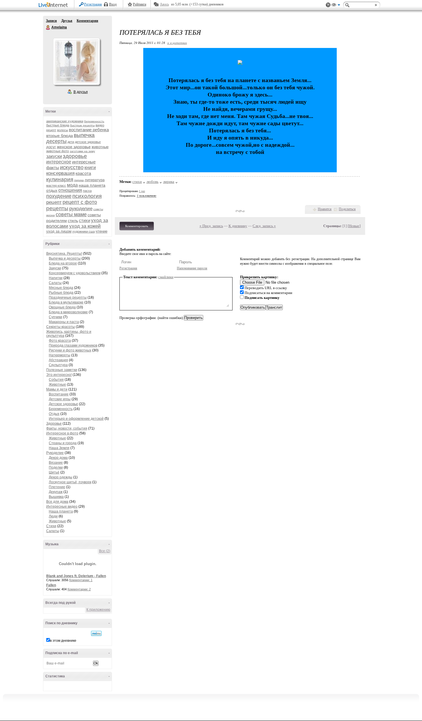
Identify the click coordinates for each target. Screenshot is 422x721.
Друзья (66, 21)
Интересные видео (62, 506)
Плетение (57, 487)
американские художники (64, 121)
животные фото (57, 151)
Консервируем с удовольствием (74, 273)
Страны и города (63, 443)
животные (100, 147)
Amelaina (48, 27)
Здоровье (54, 424)
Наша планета (61, 511)
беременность (94, 121)
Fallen (51, 585)
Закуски (55, 268)
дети (70, 142)
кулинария (59, 179)
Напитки (56, 278)
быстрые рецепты (82, 125)
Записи (51, 21)
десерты (56, 141)
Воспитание (59, 394)
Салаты (55, 283)
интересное (58, 161)
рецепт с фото (80, 202)
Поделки (56, 467)
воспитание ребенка (89, 129)
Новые (354, 226)
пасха (87, 190)
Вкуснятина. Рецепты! (64, 254)
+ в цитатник (177, 42)
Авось (164, 4)
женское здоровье (74, 146)
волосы (62, 130)
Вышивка (56, 497)
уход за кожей (85, 226)
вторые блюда (59, 135)
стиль (73, 220)
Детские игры (60, 399)
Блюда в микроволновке (68, 312)
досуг (51, 147)
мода (72, 185)
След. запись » (264, 226)
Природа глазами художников (73, 345)
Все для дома (57, 502)
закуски (54, 156)
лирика (79, 180)
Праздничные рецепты (68, 297)
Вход (113, 4)
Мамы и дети (56, 389)
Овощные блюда (62, 307)
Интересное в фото (62, 433)
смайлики (165, 277)
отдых (51, 190)
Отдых (54, 414)
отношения (70, 190)
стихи (84, 220)
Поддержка (328, 5)
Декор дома (58, 458)
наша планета (92, 185)
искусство (72, 167)
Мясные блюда (61, 288)
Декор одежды (60, 477)
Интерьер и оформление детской (76, 419)
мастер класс (56, 185)
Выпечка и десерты (65, 258)
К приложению (98, 610)
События (56, 380)
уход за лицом (58, 231)
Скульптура (58, 365)
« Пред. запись (211, 226)
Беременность (61, 409)
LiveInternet (54, 5)
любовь (152, 181)
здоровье (75, 156)
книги (90, 167)
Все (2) (104, 551)
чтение (101, 231)
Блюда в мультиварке (66, 302)
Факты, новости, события (66, 428)
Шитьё (54, 472)
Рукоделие (55, 453)
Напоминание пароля (192, 268)
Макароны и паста (64, 322)
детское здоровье (88, 142)
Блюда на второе (63, 263)
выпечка (84, 135)
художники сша (83, 231)
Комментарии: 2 (79, 589)
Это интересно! (59, 375)
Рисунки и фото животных (70, 350)
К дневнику (238, 226)
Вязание (56, 463)
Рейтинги (139, 4)
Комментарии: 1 (80, 580)
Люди (53, 516)
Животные (57, 384)
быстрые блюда (57, 125)
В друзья (80, 92)
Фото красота (60, 341)
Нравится (325, 209)
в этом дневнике (63, 641)
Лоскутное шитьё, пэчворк (70, 482)
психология (87, 196)
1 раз (142, 191)
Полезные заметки (61, 370)
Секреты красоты (60, 327)
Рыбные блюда (61, 293)
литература (94, 180)
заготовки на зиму (82, 151)
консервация (60, 173)
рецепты (57, 208)
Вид (336, 5)
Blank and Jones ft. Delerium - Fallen (76, 576)
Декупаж (56, 492)
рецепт (54, 202)
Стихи (51, 526)
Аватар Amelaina (76, 61)
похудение (58, 196)
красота (83, 173)
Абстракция (58, 360)
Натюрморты (59, 355)
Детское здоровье (63, 404)
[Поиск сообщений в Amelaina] (96, 633)
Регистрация (93, 4)
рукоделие (80, 208)
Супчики (55, 317)
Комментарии (87, 21)
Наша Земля (59, 448)
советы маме (71, 214)
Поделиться (347, 209)
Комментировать (136, 226)
